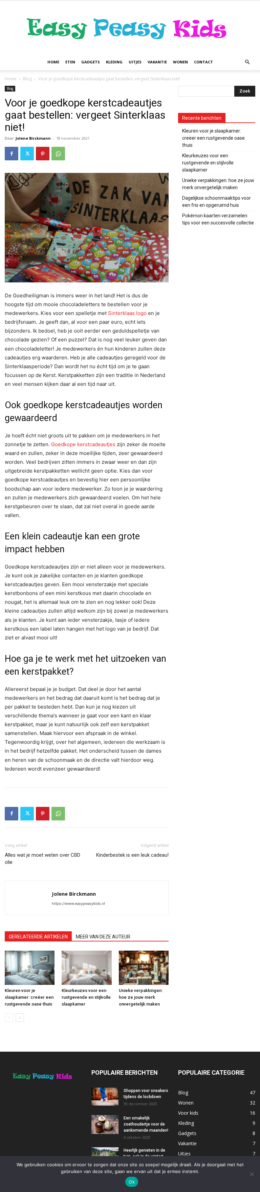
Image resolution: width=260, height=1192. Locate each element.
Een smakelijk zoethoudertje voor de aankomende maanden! (146, 1124)
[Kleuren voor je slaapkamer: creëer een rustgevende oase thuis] (30, 968)
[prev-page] (9, 1017)
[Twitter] (27, 153)
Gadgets (90, 61)
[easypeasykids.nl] (130, 27)
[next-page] (20, 1017)
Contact (203, 61)
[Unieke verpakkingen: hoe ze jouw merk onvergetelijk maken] (144, 968)
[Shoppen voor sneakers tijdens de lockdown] (104, 1097)
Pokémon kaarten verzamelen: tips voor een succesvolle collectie (218, 219)
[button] (247, 62)
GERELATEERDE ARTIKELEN (38, 936)
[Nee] (251, 1174)
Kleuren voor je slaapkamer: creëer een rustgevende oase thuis (29, 997)
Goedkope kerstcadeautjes (83, 444)
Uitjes (135, 61)
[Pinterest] (42, 153)
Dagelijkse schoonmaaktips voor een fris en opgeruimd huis (216, 201)
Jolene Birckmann (33, 138)
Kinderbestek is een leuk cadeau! (132, 855)
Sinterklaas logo (127, 313)
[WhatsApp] (58, 153)
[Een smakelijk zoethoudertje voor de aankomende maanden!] (104, 1124)
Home (53, 61)
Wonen (180, 61)
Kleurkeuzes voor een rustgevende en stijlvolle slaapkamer (86, 997)
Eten (70, 61)
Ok (132, 1182)
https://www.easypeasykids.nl (78, 903)
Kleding (114, 61)
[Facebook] (11, 153)
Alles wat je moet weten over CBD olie (42, 858)
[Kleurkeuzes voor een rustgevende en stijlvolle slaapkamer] (86, 968)
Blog (27, 79)
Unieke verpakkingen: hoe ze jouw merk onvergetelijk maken (140, 997)
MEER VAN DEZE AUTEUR (103, 936)
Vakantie (157, 61)
